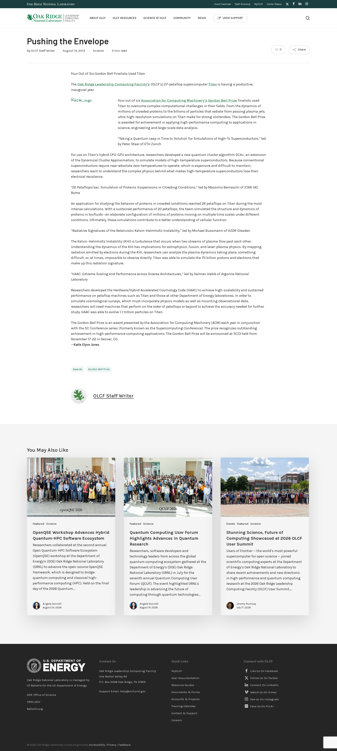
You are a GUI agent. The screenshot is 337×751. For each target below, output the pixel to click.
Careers (176, 720)
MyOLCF (176, 671)
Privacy (111, 745)
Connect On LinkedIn (263, 685)
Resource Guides (182, 685)
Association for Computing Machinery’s (174, 100)
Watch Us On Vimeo (263, 692)
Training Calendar (183, 706)
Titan (212, 84)
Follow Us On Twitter (263, 678)
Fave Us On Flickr (261, 706)
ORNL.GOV (33, 702)
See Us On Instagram (264, 699)
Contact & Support (184, 713)
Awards (77, 369)
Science (98, 50)
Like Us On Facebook (263, 671)
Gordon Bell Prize (222, 100)
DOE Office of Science (41, 695)
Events (230, 523)
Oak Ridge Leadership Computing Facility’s (113, 84)
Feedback (124, 745)
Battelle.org (35, 709)
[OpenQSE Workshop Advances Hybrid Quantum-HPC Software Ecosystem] (71, 536)
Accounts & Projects (185, 699)
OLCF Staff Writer (43, 50)
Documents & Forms (185, 692)
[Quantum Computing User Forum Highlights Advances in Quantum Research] (168, 536)
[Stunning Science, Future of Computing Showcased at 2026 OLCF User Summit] (265, 536)
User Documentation (185, 678)
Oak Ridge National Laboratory (51, 4)
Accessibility (97, 745)
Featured (38, 523)
